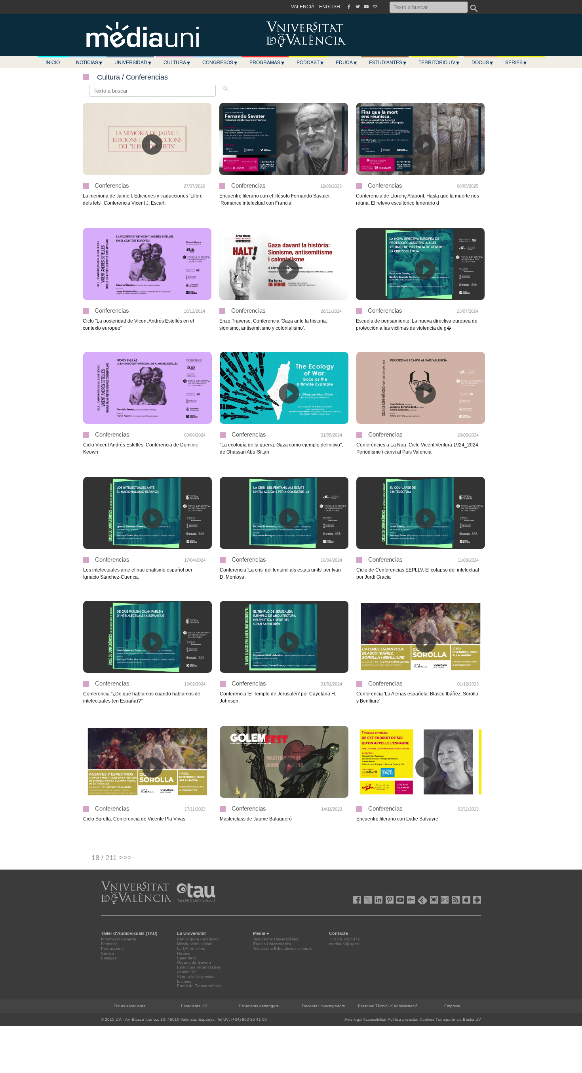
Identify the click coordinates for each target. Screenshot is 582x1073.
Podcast (310, 62)
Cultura (177, 62)
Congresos (219, 62)
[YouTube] (366, 6)
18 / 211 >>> (111, 858)
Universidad (132, 62)
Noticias (89, 62)
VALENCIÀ (302, 6)
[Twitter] (357, 6)
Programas (266, 62)
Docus (482, 62)
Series (516, 62)
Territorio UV (438, 62)
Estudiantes (387, 62)
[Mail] (375, 6)
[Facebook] (349, 6)
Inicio (53, 62)
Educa (346, 62)
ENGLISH (329, 6)
